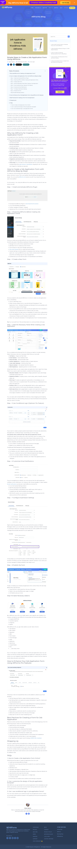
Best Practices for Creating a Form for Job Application (22, 97)
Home (32, 7)
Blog (61, 7)
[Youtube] (12, 838)
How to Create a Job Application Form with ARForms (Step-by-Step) (25, 76)
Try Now (66, 7)
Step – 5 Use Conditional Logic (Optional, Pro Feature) (22, 85)
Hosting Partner (48, 838)
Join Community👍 (38, 841)
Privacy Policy (48, 831)
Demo (34, 834)
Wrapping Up (13, 100)
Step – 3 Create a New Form (16, 81)
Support (35, 838)
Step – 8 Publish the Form (16, 90)
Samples (56, 7)
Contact (46, 829)
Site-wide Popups (13, 249)
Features (37, 7)
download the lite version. (32, 203)
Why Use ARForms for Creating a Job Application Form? (22, 73)
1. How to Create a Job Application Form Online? (20, 104)
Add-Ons (45, 7)
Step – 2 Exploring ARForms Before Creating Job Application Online (24, 79)
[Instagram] (15, 838)
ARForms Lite (22, 177)
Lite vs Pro (47, 836)
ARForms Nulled (48, 834)
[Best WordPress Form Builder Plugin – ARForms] (7, 7)
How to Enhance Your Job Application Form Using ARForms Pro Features (26, 95)
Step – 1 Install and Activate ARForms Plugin (20, 78)
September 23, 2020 (22, 61)
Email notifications (12, 484)
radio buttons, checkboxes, (25, 164)
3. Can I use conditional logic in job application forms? (22, 108)
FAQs (11, 102)
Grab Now (60, 91)
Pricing (35, 829)
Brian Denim (12, 61)
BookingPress (60, 833)
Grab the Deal (65, 2)
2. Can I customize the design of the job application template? (23, 106)
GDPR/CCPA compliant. (36, 738)
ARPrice (59, 831)
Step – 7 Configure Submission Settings (19, 88)
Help (50, 7)
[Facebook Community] (17, 838)
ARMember (59, 829)
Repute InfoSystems (35, 846)
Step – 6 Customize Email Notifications (19, 87)
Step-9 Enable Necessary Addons (17, 92)
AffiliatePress (60, 836)
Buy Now (72, 7)
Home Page (36, 827)
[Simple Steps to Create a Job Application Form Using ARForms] (27, 44)
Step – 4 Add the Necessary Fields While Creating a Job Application (24, 83)
